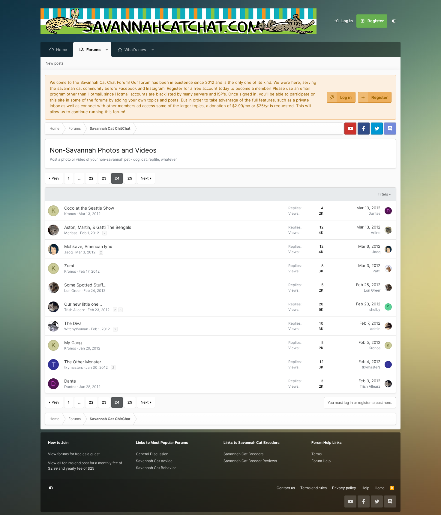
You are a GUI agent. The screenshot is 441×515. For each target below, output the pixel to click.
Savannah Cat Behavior (156, 467)
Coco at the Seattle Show (89, 208)
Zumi (69, 265)
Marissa (70, 233)
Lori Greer (72, 290)
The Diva (73, 323)
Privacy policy (344, 488)
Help (365, 488)
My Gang (73, 342)
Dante (70, 380)
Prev (55, 178)
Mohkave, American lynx (88, 246)
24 (117, 178)
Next (144, 178)
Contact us (286, 488)
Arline (375, 232)
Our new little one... (83, 304)
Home (61, 49)
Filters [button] (383, 194)
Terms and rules (313, 488)
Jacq (68, 252)
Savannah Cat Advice (154, 461)
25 (130, 178)
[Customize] (393, 21)
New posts (54, 63)
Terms (316, 454)
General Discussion (152, 454)
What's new (135, 49)
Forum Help (321, 461)
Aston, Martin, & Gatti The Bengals (97, 227)
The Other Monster (82, 361)
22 (91, 178)
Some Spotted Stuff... (85, 284)
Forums (93, 49)
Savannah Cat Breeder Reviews (250, 461)
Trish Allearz (74, 309)
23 (104, 178)
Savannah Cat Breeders (243, 454)
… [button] (79, 178)
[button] (107, 49)
